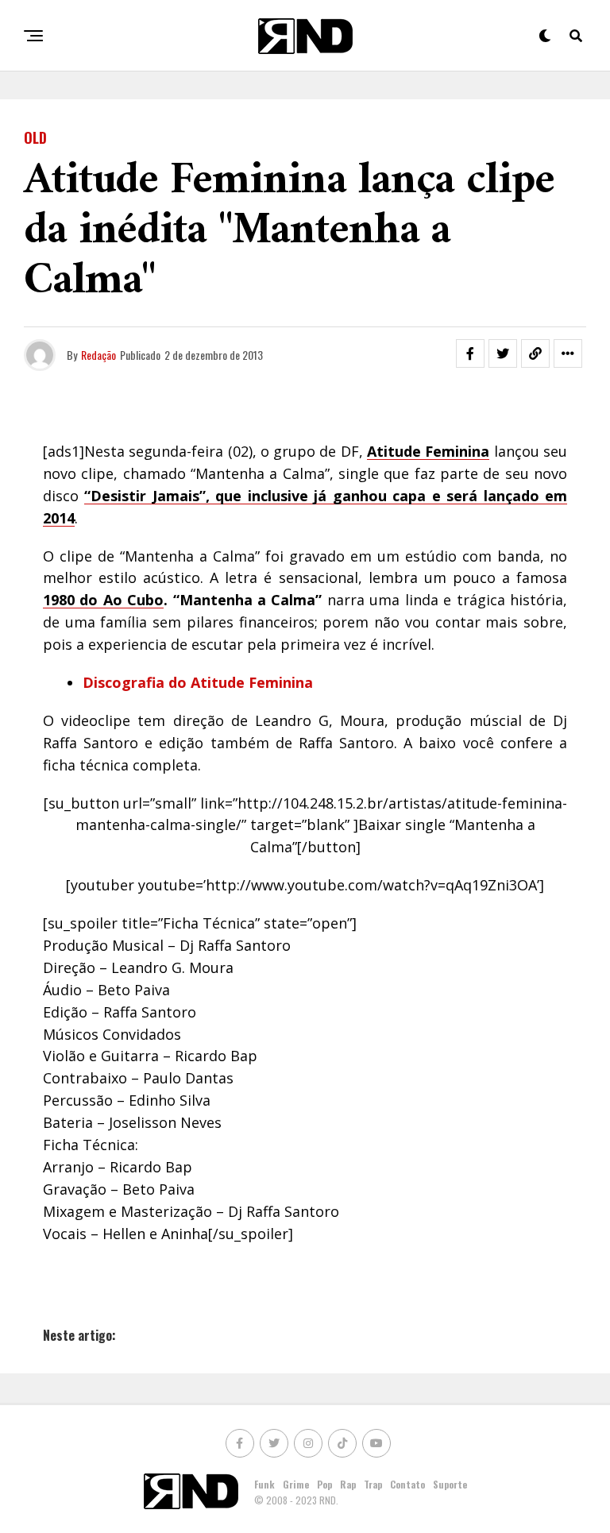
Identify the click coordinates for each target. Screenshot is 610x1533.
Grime (296, 1484)
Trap (373, 1484)
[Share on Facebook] (470, 353)
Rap (348, 1484)
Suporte (450, 1484)
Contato (407, 1484)
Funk (264, 1484)
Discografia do (137, 682)
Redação (98, 354)
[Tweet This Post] (502, 353)
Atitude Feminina (252, 682)
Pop (324, 1484)
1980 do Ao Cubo (103, 599)
